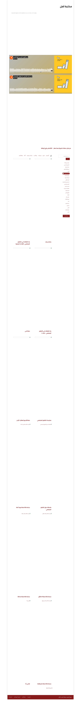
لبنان (68, 201)
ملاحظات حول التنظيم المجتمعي (46, 508)
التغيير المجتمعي (66, 184)
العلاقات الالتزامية (66, 173)
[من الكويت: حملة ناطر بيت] (40, 103)
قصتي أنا (27, 684)
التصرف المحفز (67, 186)
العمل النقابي (67, 180)
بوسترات (39, 155)
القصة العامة (67, 190)
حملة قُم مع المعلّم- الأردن (23, 420)
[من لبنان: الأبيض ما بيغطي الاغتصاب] (40, 84)
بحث (67, 159)
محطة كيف (21, 155)
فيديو (44, 155)
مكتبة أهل (24, 697)
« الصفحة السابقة (49, 688)
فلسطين (68, 205)
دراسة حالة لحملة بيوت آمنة (23, 507)
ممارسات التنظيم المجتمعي (44, 420)
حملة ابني (27, 331)
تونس (68, 212)
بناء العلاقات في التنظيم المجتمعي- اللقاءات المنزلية (23, 243)
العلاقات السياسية (66, 188)
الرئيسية (29, 697)
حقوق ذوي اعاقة (67, 162)
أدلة (25, 155)
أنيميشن (47, 155)
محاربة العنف (67, 203)
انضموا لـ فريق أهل (17, 697)
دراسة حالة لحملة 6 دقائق (44, 596)
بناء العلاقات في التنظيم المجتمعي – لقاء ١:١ (45, 332)
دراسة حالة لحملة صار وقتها (44, 684)
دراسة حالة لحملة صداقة (24, 596)
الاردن (68, 171)
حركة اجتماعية (67, 167)
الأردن (68, 207)
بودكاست (35, 155)
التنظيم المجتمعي (66, 165)
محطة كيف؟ (66, 216)
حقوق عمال (67, 197)
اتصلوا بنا (10, 697)
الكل (51, 155)
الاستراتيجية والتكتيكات (65, 182)
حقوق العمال (67, 210)
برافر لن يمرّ (48, 242)
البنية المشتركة (67, 177)
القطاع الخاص (67, 192)
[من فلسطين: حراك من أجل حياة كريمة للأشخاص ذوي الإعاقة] (40, 123)
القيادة (68, 195)
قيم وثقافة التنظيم (66, 169)
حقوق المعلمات (67, 175)
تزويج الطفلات (67, 199)
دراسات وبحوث (29, 155)
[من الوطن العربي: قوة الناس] (40, 64)
